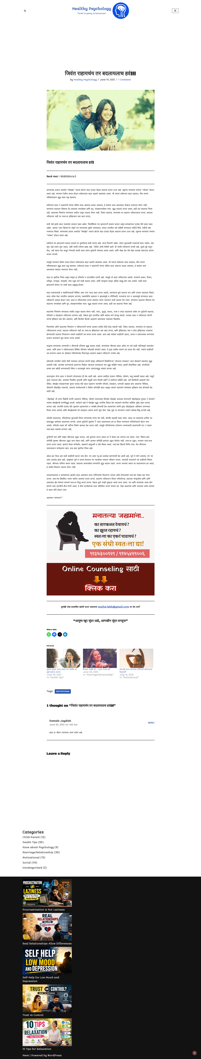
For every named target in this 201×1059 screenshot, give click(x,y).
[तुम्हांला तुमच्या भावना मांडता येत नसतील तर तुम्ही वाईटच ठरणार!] (63, 658)
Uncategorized (32, 867)
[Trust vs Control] (47, 998)
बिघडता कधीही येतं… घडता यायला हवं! (96, 669)
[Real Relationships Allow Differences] (47, 927)
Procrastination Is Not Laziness (44, 909)
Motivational (62, 691)
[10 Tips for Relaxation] (47, 1032)
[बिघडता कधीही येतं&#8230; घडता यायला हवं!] (100, 658)
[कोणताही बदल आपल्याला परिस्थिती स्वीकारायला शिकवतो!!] (136, 658)
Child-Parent (31, 837)
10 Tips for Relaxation (37, 1049)
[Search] (25, 11)
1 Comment (124, 79)
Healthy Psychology (85, 79)
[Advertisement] (100, 42)
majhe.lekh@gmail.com (113, 606)
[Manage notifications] (194, 1053)
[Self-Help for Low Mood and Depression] (47, 961)
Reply (151, 723)
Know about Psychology (38, 847)
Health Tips (30, 842)
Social (27, 862)
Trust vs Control (33, 1015)
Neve (26, 1055)
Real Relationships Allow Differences (47, 943)
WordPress (55, 1055)
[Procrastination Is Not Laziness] (47, 893)
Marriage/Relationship (38, 852)
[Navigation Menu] (175, 10)
